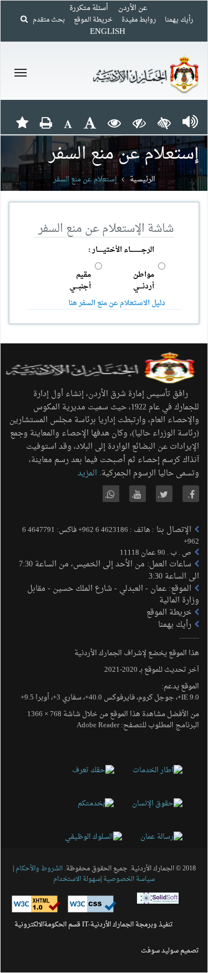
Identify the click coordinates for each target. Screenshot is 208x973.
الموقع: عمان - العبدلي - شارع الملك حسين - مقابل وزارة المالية (113, 595)
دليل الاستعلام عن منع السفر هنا (116, 303)
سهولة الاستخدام (76, 879)
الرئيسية (142, 179)
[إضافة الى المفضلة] (22, 122)
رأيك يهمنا (179, 20)
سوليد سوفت (160, 951)
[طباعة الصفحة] (46, 122)
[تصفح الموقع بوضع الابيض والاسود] (164, 122)
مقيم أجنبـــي (80, 281)
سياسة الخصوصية (128, 879)
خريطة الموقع (93, 20)
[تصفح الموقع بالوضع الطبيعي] (114, 122)
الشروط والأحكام (39, 869)
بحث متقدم (46, 20)
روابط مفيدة (138, 20)
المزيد (87, 473)
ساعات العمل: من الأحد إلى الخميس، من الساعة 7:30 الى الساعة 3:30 (109, 570)
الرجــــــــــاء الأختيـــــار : (121, 250)
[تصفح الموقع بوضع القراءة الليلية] (139, 122)
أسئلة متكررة (88, 8)
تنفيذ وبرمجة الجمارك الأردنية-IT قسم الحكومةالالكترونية (93, 925)
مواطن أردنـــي (143, 281)
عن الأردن (133, 8)
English (107, 32)
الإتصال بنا (172, 530)
